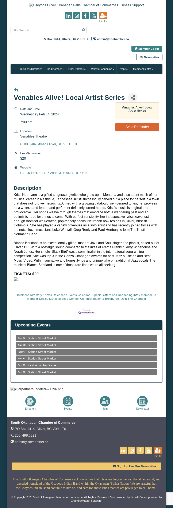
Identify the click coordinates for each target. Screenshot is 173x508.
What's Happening (101, 69)
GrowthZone (138, 497)
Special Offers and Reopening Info (115, 295)
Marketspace (57, 298)
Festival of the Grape (42, 362)
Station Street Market (42, 334)
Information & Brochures (102, 298)
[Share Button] (133, 97)
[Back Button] (16, 90)
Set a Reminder (137, 127)
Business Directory (31, 69)
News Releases (55, 295)
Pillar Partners (76, 69)
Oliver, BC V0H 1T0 (40, 429)
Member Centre (142, 69)
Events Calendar (79, 295)
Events (123, 69)
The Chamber (54, 69)
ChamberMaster (80, 500)
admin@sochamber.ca (31, 442)
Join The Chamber (133, 298)
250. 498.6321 (25, 435)
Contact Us (76, 298)
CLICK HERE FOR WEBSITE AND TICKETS (54, 173)
